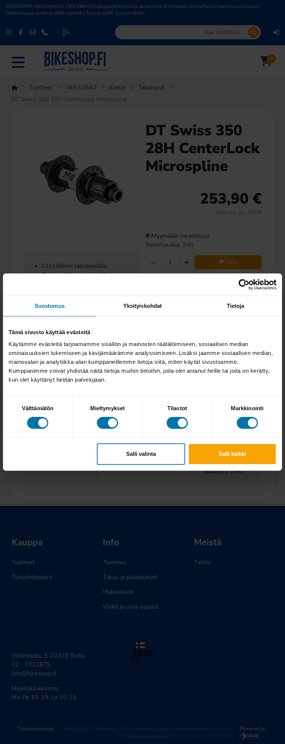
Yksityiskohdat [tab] (142, 306)
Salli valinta (141, 454)
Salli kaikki (232, 454)
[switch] (107, 423)
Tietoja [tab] (236, 306)
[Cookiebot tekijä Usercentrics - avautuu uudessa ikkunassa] (244, 284)
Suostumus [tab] (50, 306)
